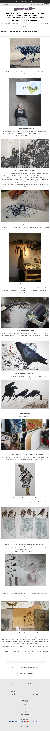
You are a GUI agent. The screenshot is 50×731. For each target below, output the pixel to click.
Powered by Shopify (25, 726)
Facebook (21, 653)
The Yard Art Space (29, 651)
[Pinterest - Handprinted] (45, 23)
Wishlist (41, 4)
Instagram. (29, 653)
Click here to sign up (25, 687)
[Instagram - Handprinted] (43, 23)
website (21, 651)
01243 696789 (22, 711)
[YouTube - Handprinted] (48, 23)
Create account (36, 4)
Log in (31, 4)
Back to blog (25, 676)
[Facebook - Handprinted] (41, 23)
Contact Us (28, 711)
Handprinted (26, 724)
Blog (6, 23)
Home (2, 23)
